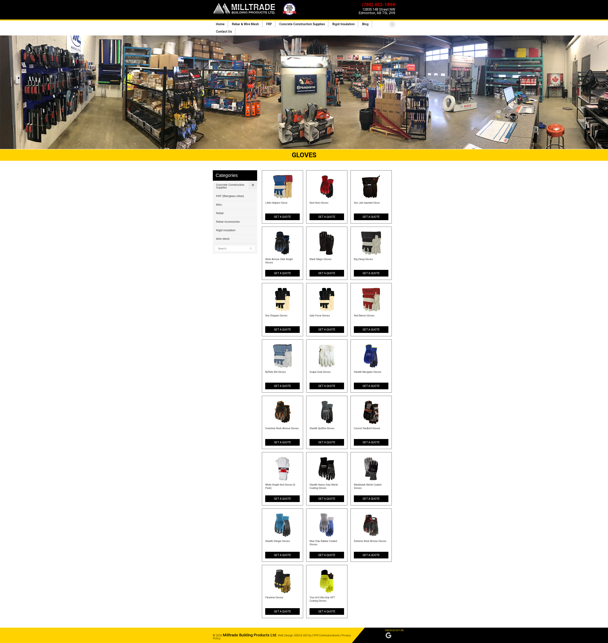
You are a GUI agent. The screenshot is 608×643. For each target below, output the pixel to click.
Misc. (219, 204)
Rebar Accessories (228, 221)
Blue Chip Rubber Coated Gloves (323, 543)
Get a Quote (282, 216)
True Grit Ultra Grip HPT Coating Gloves (322, 599)
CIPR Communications (326, 635)
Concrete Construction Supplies (230, 186)
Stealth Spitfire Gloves (322, 428)
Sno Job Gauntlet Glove (367, 202)
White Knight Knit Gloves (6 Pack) (280, 486)
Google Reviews (388, 635)
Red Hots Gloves (319, 202)
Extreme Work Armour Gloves (370, 541)
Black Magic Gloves (320, 259)
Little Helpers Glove (276, 202)
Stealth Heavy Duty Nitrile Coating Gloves (324, 486)
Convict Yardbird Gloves (367, 428)
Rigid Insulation (225, 230)
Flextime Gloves (274, 597)
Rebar (220, 213)
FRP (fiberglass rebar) (230, 196)
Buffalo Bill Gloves (275, 371)
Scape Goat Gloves (320, 371)
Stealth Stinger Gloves (277, 541)
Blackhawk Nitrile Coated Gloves (367, 486)
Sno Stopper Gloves (276, 315)
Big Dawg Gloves (363, 259)
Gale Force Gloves (320, 315)
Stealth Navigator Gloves (367, 371)
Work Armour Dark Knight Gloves (279, 261)
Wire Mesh (223, 238)
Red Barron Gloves (364, 315)
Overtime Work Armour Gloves (282, 428)
